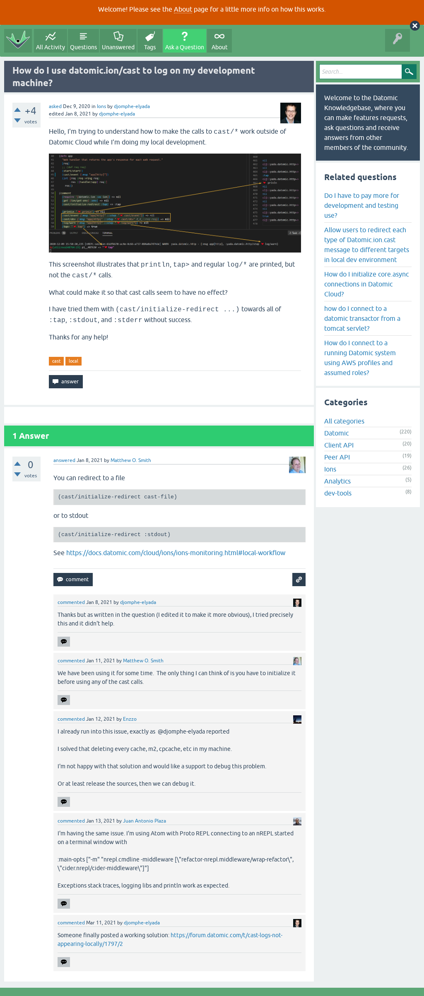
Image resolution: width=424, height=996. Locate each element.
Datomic (336, 433)
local (73, 360)
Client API (339, 445)
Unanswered (118, 47)
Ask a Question (184, 47)
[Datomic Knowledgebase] (18, 41)
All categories (344, 421)
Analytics (337, 481)
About (183, 9)
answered (64, 460)
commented (71, 602)
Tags (150, 47)
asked (55, 106)
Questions (83, 47)
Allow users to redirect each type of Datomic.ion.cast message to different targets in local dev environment (366, 244)
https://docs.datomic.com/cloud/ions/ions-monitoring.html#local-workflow (175, 552)
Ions (101, 106)
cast (56, 360)
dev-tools (338, 493)
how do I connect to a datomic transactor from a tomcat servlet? (362, 318)
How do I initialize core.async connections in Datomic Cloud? (366, 284)
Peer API (337, 457)
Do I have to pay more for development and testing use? (361, 205)
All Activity (50, 47)
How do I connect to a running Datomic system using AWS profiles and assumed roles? (360, 357)
